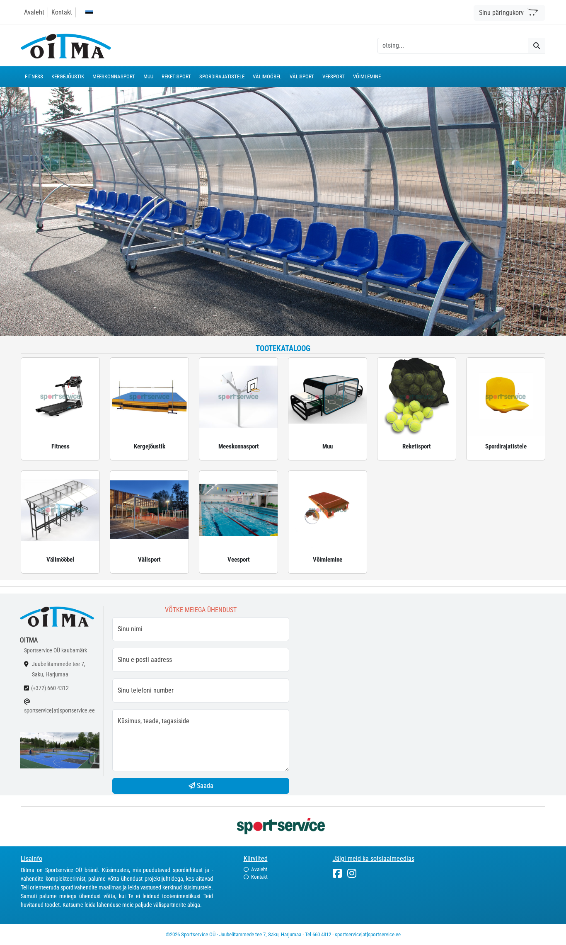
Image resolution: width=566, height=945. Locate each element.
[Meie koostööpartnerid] (283, 825)
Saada (204, 786)
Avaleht (34, 12)
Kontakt (61, 12)
